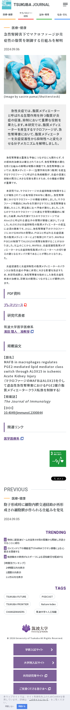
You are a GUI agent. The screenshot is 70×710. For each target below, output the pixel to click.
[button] (9, 702)
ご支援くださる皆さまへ (33, 689)
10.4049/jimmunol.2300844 (23, 412)
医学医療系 (11, 438)
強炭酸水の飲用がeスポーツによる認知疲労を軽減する (35, 556)
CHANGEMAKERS (15, 611)
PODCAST (47, 596)
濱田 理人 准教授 (17, 331)
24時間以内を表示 (15, 567)
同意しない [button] (9, 706)
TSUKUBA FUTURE (16, 596)
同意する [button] (21, 706)
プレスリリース (13, 304)
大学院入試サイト (34, 662)
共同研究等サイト (33, 676)
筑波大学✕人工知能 (46, 611)
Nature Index (48, 604)
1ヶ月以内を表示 (14, 577)
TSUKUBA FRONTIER (17, 604)
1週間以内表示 (13, 572)
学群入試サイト (34, 649)
